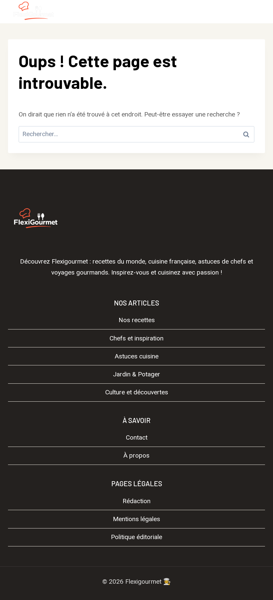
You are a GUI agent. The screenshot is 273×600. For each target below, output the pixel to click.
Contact (136, 437)
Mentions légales (136, 519)
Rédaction (136, 501)
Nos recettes (137, 320)
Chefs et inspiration (136, 338)
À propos (136, 455)
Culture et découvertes (136, 392)
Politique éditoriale (136, 537)
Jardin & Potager (136, 374)
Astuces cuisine (136, 356)
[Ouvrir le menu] (257, 11)
